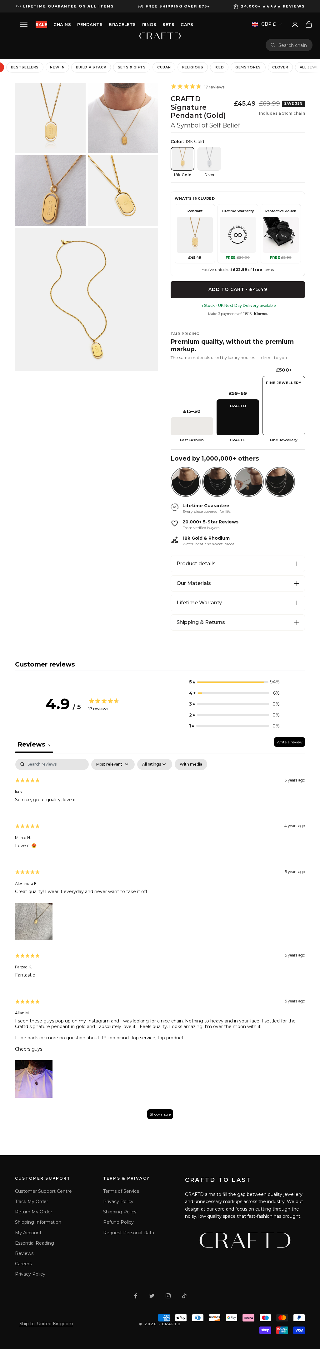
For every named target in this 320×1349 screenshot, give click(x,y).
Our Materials (194, 583)
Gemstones (248, 67)
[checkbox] (191, 764)
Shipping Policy (120, 1212)
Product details (196, 564)
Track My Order (31, 1201)
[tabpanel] (160, 941)
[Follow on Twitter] (152, 1296)
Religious (192, 67)
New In (57, 67)
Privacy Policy (30, 1274)
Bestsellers (25, 67)
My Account (28, 1233)
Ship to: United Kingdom (46, 1324)
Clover (280, 67)
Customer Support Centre (43, 1191)
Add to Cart (237, 289)
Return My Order (33, 1212)
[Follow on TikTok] (184, 1296)
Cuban (164, 67)
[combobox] (293, 45)
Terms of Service (121, 1191)
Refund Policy (118, 1222)
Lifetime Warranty (199, 603)
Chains (62, 24)
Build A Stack (91, 67)
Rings (149, 24)
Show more (160, 1114)
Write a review (289, 742)
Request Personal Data (128, 1233)
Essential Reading (34, 1243)
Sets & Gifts (132, 67)
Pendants (89, 24)
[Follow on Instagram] (168, 1296)
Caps (187, 24)
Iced (219, 67)
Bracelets (122, 24)
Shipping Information (38, 1222)
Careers (23, 1264)
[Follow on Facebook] (135, 1296)
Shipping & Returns (201, 622)
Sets (168, 24)
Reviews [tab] (34, 744)
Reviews (24, 1253)
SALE (41, 24)
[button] (234, 682)
